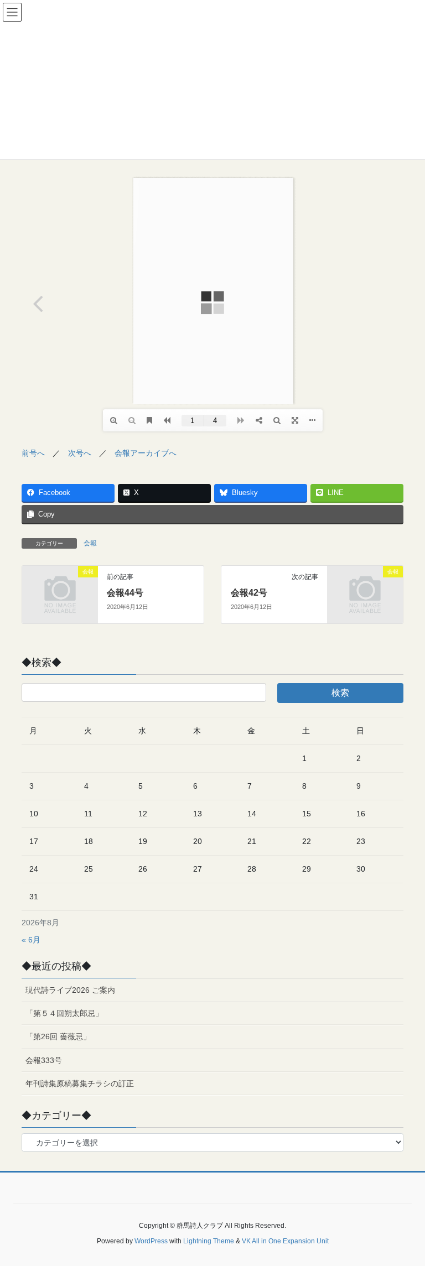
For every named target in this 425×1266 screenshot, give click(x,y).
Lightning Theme (208, 1241)
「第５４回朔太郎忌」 (68, 1013)
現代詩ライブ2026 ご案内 (70, 990)
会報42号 (249, 592)
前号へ (33, 453)
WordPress (151, 1241)
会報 (90, 543)
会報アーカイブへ (146, 453)
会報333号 (43, 1060)
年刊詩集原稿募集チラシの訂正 (79, 1083)
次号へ (79, 453)
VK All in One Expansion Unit (285, 1241)
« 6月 (31, 939)
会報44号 (125, 592)
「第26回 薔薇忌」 (58, 1036)
